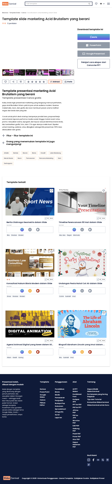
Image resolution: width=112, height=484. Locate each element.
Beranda (5, 13)
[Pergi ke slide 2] (19, 72)
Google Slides (43, 396)
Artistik (6, 153)
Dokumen (59, 406)
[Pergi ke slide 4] (43, 72)
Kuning (21, 357)
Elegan (69, 235)
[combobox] (58, 4)
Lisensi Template (66, 478)
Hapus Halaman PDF (76, 444)
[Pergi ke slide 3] (31, 72)
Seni (59, 158)
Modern (21, 235)
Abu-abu (62, 235)
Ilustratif (68, 296)
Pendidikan (59, 389)
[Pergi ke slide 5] (54, 72)
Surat (57, 415)
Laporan (58, 417)
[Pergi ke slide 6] (66, 72)
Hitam (9, 357)
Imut (73, 296)
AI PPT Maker (75, 390)
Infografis (59, 412)
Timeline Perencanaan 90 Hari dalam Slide (80, 222)
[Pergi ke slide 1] (8, 72)
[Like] (5, 82)
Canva (23, 13)
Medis (57, 395)
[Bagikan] (13, 82)
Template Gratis (14, 13)
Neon (20, 158)
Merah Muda (8, 158)
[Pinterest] (107, 459)
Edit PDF (76, 426)
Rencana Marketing (46, 158)
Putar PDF (77, 436)
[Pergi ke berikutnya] (72, 72)
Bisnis (34, 153)
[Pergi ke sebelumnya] (4, 72)
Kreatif (43, 153)
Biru (8, 235)
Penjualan (59, 400)
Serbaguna (8, 163)
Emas (9, 296)
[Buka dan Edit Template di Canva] (93, 37)
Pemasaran (30, 158)
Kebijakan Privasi (97, 478)
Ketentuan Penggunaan (48, 478)
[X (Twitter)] (102, 459)
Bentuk (15, 153)
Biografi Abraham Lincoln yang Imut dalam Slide (83, 344)
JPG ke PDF (75, 411)
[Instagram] (88, 459)
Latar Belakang (55, 153)
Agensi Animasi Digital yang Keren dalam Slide (30, 344)
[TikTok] (88, 464)
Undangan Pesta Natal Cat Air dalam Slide (80, 283)
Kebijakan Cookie (81, 478)
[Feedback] (21, 82)
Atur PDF (76, 439)
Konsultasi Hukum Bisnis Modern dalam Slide (29, 283)
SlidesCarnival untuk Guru (98, 405)
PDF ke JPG (75, 416)
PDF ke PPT (77, 407)
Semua (43, 389)
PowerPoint (44, 392)
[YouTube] (98, 459)
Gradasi (14, 235)
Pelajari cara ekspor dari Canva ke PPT (93, 64)
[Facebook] (93, 459)
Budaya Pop (60, 403)
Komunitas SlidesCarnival (98, 402)
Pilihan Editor (42, 404)
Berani (25, 153)
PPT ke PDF (77, 404)
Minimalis (76, 235)
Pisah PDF (76, 434)
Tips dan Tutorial (94, 399)
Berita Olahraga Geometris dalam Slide (27, 222)
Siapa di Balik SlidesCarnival (93, 390)
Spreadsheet (60, 409)
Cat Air (61, 296)
